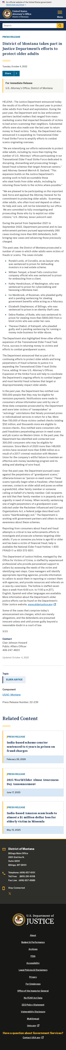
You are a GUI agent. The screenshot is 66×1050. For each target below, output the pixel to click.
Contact (31, 1037)
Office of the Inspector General (33, 991)
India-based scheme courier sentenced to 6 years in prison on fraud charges (31, 747)
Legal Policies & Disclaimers (33, 970)
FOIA (33, 956)
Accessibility (33, 963)
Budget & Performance (33, 942)
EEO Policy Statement (33, 1005)
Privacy (33, 977)
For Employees (33, 984)
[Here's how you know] (33, 3)
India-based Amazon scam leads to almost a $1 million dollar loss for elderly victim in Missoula (32, 817)
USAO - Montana (11, 694)
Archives (33, 949)
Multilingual (33, 1019)
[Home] (17, 17)
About (33, 935)
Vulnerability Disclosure (33, 1011)
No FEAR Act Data (33, 998)
